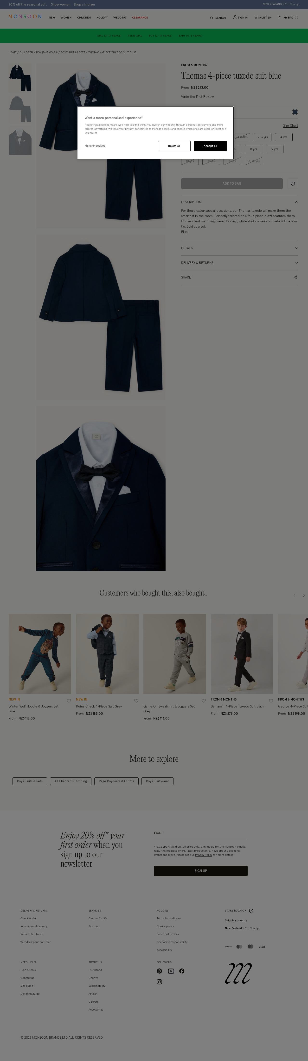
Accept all (210, 146)
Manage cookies (95, 145)
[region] (155, 133)
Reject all (174, 146)
